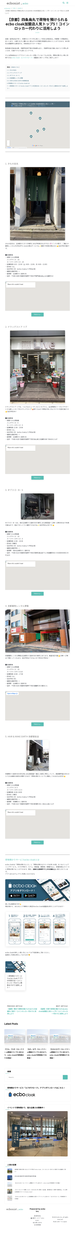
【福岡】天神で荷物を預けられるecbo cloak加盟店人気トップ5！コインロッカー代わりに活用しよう (53, 1011)
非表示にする (15, 67)
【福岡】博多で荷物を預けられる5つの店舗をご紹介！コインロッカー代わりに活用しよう (22, 1011)
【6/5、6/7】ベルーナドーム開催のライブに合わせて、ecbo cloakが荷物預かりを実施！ (37, 1053)
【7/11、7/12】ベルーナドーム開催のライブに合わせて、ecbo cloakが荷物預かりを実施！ (14, 1053)
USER (37, 32)
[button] (37, 314)
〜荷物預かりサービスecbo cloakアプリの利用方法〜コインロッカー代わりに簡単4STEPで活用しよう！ (15, 982)
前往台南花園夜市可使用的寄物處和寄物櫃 (25, 1176)
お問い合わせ (38, 1222)
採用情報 (38, 1225)
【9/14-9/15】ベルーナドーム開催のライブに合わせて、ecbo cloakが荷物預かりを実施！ (38, 1183)
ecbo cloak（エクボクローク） (22, 57)
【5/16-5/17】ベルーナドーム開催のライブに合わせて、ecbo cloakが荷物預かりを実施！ (60, 1053)
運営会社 (38, 1216)
